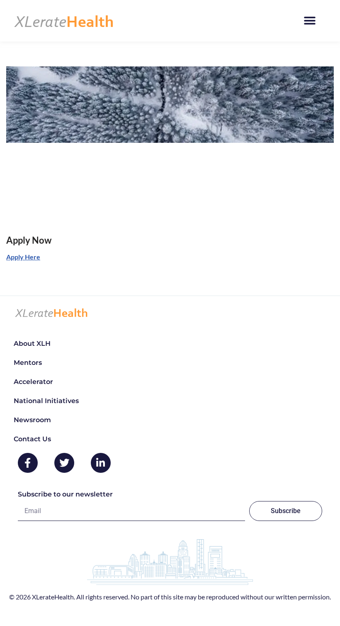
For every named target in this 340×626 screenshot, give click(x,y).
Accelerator (33, 382)
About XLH (32, 343)
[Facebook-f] (28, 463)
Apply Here (23, 257)
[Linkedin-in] (101, 463)
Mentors (28, 363)
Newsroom (32, 420)
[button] (309, 21)
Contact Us (32, 439)
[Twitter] (64, 463)
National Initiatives (46, 401)
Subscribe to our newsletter (65, 494)
